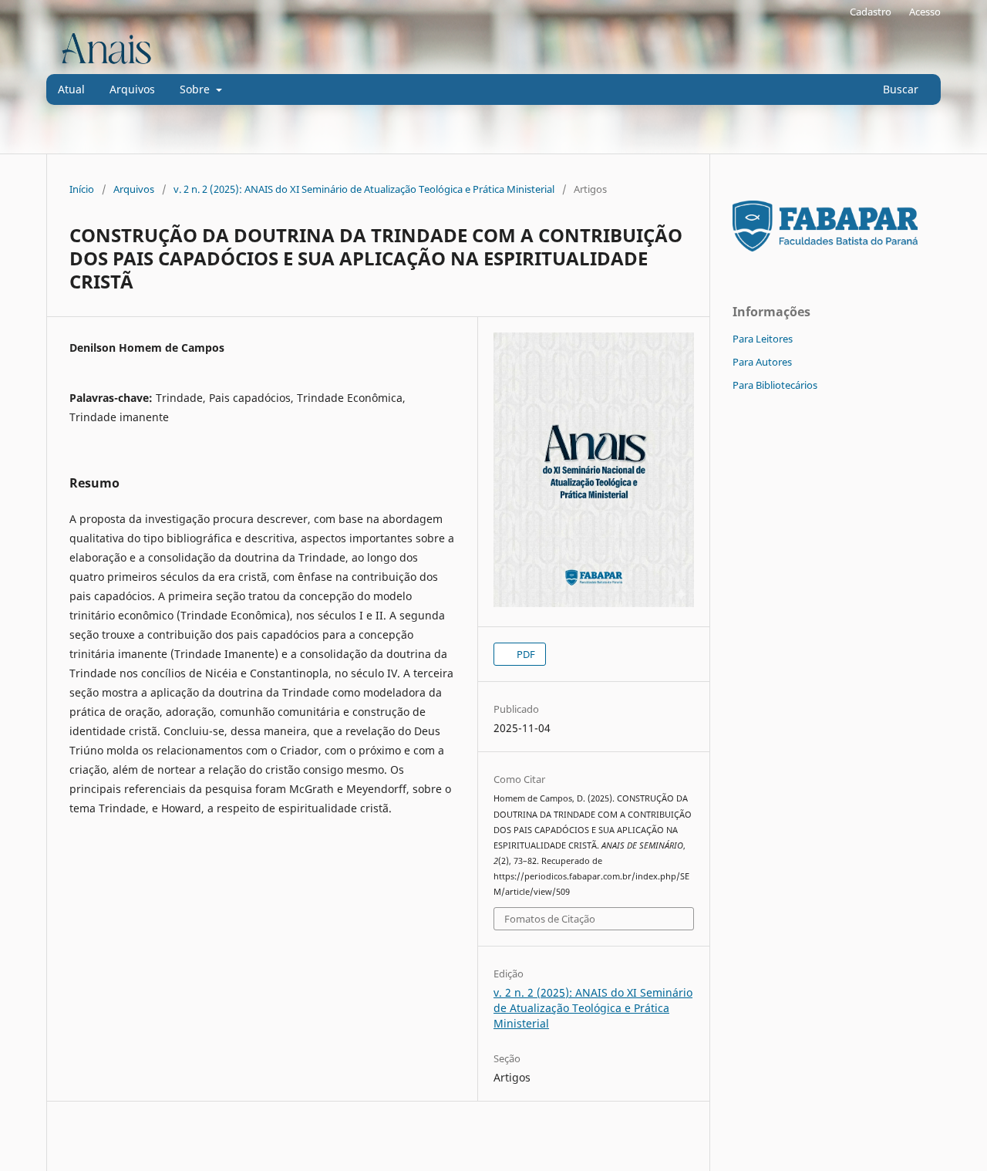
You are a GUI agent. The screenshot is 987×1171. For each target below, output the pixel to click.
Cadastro (870, 12)
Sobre (196, 89)
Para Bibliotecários (775, 385)
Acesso (925, 12)
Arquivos (132, 89)
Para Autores (762, 362)
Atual (71, 89)
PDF (524, 654)
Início (81, 189)
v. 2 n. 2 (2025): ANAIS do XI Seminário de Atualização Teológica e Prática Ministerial (363, 189)
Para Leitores (763, 339)
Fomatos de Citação (549, 919)
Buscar (899, 89)
